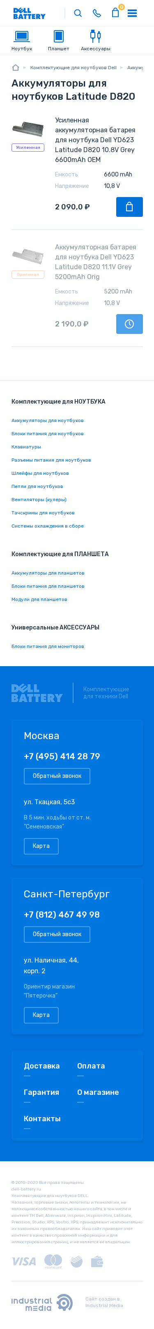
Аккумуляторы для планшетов (48, 573)
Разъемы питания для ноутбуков (51, 460)
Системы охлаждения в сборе (47, 526)
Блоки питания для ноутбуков (47, 434)
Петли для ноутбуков (37, 486)
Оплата (91, 1066)
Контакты (42, 1118)
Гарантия (41, 1092)
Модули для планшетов (39, 599)
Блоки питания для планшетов (48, 586)
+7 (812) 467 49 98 (62, 915)
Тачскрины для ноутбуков (43, 513)
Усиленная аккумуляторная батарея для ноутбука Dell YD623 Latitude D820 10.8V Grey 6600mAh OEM (95, 140)
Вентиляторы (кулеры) (39, 499)
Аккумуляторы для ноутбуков (47, 420)
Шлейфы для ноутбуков (40, 473)
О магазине (98, 1092)
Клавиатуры (26, 447)
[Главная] (15, 67)
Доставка (42, 1066)
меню (132, 13)
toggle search (78, 13)
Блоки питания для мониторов (47, 646)
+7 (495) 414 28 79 (62, 756)
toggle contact (97, 13)
